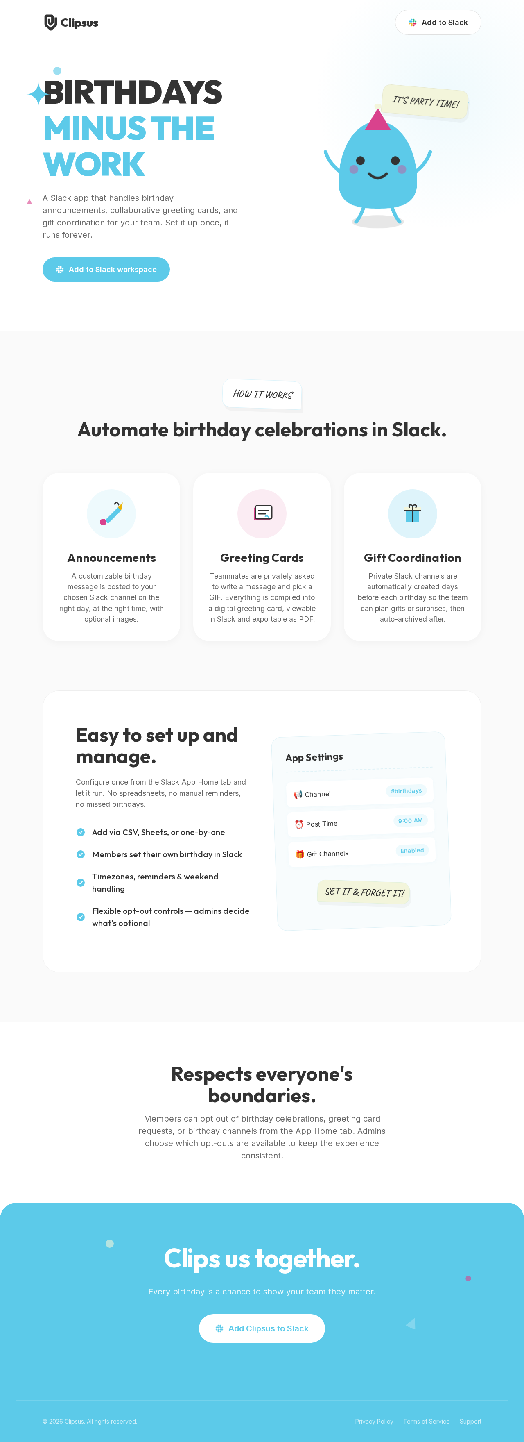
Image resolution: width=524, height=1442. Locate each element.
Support (470, 1421)
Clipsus (79, 22)
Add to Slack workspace (113, 269)
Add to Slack (445, 22)
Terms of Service (426, 1421)
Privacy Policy (374, 1421)
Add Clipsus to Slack (268, 1328)
